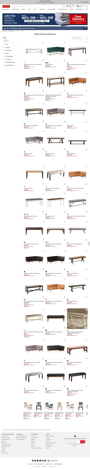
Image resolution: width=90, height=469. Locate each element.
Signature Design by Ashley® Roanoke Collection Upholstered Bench (75, 332)
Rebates (3, 451)
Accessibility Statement (58, 464)
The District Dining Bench (72, 273)
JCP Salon (33, 441)
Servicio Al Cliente (5, 453)
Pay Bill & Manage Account (21, 436)
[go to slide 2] (43, 3)
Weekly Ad (33, 439)
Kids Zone (33, 446)
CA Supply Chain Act (48, 464)
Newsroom (48, 441)
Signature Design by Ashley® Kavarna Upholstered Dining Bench (53, 95)
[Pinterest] (40, 461)
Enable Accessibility (85, 2)
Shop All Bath (25, 429)
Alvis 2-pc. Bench (49, 64)
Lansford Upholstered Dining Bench (74, 362)
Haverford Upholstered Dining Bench (53, 244)
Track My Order (5, 436)
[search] (64, 6)
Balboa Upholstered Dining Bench (31, 125)
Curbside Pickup (34, 437)
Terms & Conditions (37, 466)
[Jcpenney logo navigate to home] (6, 6)
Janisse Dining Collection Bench (30, 216)
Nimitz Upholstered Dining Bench (52, 188)
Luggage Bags (48, 429)
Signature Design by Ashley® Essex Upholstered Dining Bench (34, 95)
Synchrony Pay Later (6, 446)
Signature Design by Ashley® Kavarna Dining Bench (76, 65)
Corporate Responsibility (51, 442)
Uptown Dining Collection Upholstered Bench (76, 216)
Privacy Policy (30, 464)
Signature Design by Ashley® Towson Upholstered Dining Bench (75, 391)
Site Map (47, 448)
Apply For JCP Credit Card (21, 437)
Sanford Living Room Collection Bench (53, 390)
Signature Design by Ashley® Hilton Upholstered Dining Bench (34, 302)
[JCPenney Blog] (45, 461)
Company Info (48, 439)
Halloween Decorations (41, 429)
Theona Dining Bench (49, 216)
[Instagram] (35, 461)
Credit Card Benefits (20, 439)
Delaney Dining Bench (50, 153)
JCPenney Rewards (5, 439)
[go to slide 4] (45, 3)
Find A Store (33, 436)
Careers (47, 437)
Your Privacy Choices (38, 464)
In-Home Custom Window (36, 448)
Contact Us (4, 441)
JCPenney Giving (49, 444)
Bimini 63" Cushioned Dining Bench (74, 244)
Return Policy (4, 442)
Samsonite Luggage (19, 429)
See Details (75, 445)
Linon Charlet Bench (28, 188)
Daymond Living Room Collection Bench (53, 331)
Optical (32, 444)
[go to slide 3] (44, 3)
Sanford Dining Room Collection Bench (75, 95)
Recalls (3, 448)
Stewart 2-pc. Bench (28, 153)
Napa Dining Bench (71, 153)
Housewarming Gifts (11, 429)
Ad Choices (43, 466)
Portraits (33, 442)
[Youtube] (42, 461)
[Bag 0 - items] (86, 6)
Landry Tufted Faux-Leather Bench (31, 244)
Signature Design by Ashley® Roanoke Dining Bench (33, 332)
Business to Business (50, 436)
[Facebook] (38, 461)
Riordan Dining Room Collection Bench (32, 273)
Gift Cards (4, 449)
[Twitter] (33, 461)
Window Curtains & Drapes (32, 429)
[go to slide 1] (42, 3)
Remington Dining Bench (72, 301)
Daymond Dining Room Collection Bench (75, 188)
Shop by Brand (49, 446)
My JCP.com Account (6, 437)
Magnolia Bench (70, 125)
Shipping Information (6, 444)
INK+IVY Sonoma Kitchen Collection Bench (33, 64)
